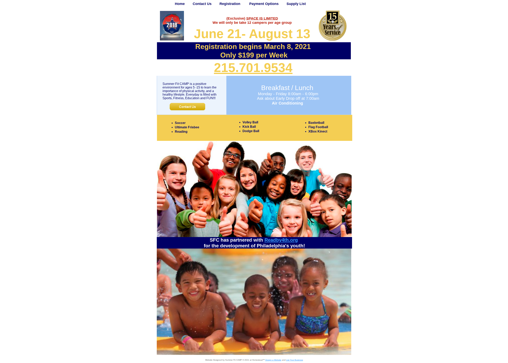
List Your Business (294, 360)
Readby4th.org (281, 240)
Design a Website (273, 360)
